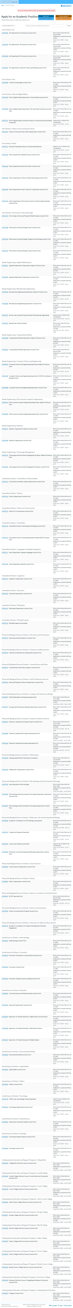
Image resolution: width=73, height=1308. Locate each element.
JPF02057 (5, 1040)
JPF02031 (5, 1254)
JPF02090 (5, 440)
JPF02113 (5, 481)
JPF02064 (5, 1148)
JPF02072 (5, 455)
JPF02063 (5, 1137)
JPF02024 (5, 1163)
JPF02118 (5, 564)
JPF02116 (5, 526)
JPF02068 (5, 338)
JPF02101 (5, 132)
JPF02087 (5, 349)
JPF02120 (5, 593)
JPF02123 (5, 537)
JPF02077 (5, 707)
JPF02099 (5, 109)
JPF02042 (5, 911)
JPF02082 (5, 881)
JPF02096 (5, 56)
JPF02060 (5, 1054)
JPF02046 (5, 820)
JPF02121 (5, 608)
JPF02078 (5, 769)
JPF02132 (5, 1099)
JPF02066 (5, 1069)
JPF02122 (5, 623)
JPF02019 (5, 722)
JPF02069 (5, 364)
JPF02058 (5, 1028)
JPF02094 (5, 44)
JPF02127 (5, 146)
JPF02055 (5, 1005)
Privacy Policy (68, 1305)
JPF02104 (5, 189)
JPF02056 (5, 993)
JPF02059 (5, 1016)
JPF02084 (5, 733)
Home (2, 5)
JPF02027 (5, 1215)
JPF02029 (5, 1241)
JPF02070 (5, 402)
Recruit (14, 2)
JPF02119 (5, 579)
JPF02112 (5, 120)
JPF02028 (5, 1228)
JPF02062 (5, 1122)
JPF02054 (5, 967)
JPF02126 (5, 844)
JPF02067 (5, 265)
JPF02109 (5, 239)
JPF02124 (5, 926)
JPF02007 (5, 896)
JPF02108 (5, 227)
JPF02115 (5, 511)
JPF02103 (5, 201)
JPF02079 (5, 806)
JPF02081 (5, 867)
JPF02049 (5, 758)
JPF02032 (5, 1267)
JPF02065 (5, 1084)
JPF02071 (5, 429)
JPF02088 (5, 387)
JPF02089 (5, 414)
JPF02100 (5, 97)
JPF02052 (5, 978)
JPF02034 (5, 1189)
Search (69, 25)
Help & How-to (66, 6)
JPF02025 (5, 1202)
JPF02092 (5, 376)
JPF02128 (5, 784)
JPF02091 (5, 467)
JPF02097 (5, 68)
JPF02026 (5, 1176)
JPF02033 (5, 1280)
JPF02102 (5, 154)
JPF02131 (5, 315)
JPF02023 (5, 1293)
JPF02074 (5, 653)
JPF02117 (5, 552)
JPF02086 (5, 303)
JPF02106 (5, 166)
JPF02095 (5, 33)
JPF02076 (5, 682)
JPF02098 (5, 82)
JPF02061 (5, 1107)
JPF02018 (5, 743)
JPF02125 (5, 832)
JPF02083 (5, 852)
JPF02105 (5, 178)
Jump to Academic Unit (7, 25)
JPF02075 (5, 667)
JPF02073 (5, 638)
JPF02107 (5, 216)
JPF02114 (5, 496)
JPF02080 (5, 794)
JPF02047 (5, 697)
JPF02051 (5, 940)
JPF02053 (5, 955)
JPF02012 (5, 323)
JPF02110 (5, 251)
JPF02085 (5, 277)
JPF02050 (5, 292)
